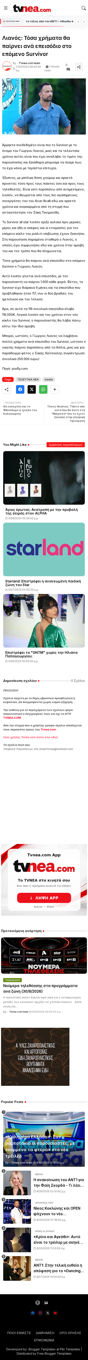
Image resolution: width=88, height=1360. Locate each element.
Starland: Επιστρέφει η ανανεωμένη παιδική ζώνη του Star (43, 583)
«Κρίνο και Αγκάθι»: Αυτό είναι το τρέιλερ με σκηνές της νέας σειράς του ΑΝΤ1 (58, 1240)
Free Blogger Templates (54, 1353)
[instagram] (40, 1313)
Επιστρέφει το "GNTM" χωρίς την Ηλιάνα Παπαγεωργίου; (41, 654)
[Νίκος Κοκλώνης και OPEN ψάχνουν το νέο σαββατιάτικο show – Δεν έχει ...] (17, 1211)
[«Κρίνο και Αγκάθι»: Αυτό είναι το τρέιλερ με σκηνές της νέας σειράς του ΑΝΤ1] (17, 1240)
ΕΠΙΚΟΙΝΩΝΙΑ (44, 1340)
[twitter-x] (47, 1313)
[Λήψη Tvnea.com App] (44, 880)
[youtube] (55, 1313)
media (49, 379)
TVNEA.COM (12, 717)
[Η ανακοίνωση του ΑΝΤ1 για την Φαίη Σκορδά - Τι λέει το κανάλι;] (17, 1183)
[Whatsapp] (43, 389)
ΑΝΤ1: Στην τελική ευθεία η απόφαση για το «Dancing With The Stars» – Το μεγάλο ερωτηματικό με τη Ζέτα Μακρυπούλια (58, 1268)
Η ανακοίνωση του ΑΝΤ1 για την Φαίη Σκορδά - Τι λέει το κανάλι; (59, 1183)
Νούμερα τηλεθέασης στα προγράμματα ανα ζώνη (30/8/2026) (40, 988)
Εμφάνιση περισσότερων (65, 444)
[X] (32, 389)
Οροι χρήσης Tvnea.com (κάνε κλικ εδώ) (30, 737)
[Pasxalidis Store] (35, 1084)
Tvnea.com (48, 729)
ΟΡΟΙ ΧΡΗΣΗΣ (70, 1333)
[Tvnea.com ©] (31, 8)
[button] (83, 8)
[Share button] (55, 389)
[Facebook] (20, 389)
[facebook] (32, 1313)
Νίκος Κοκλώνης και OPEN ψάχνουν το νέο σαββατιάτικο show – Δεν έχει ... (57, 1211)
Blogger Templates (42, 1349)
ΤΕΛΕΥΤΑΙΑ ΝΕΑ (28, 379)
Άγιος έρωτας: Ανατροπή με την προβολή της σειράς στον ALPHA (41, 511)
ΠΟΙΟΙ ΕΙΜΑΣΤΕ (19, 1333)
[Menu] (6, 8)
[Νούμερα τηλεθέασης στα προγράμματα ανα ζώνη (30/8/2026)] (44, 955)
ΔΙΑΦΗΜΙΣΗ (45, 1333)
